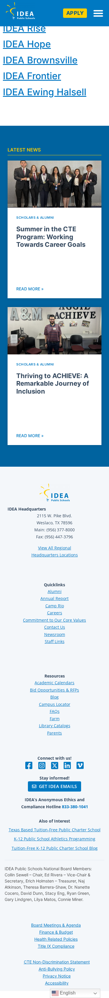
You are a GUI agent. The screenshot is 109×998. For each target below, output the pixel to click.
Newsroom (54, 634)
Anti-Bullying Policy (57, 968)
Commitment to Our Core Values (54, 620)
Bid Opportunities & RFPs (54, 690)
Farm (55, 718)
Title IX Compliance (56, 946)
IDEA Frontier (32, 76)
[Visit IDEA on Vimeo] (80, 765)
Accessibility (57, 982)
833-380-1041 (75, 806)
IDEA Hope (27, 44)
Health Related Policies (56, 939)
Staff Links (55, 641)
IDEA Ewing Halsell (44, 92)
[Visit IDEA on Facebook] (29, 765)
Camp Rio (54, 606)
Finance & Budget (56, 932)
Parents (54, 733)
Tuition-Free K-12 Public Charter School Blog (55, 848)
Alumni (55, 591)
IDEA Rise (24, 28)
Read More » (30, 288)
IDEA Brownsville (40, 60)
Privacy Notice (57, 975)
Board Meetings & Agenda (56, 925)
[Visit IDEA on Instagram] (42, 765)
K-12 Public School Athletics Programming (54, 839)
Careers (54, 613)
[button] (98, 13)
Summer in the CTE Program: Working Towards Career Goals (50, 236)
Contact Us (54, 627)
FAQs (55, 711)
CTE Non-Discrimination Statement (57, 961)
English (67, 992)
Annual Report (54, 598)
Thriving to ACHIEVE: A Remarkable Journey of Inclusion (52, 383)
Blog (54, 697)
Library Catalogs (54, 725)
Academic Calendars (54, 682)
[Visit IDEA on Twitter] (55, 765)
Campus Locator (54, 704)
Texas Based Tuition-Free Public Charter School (55, 829)
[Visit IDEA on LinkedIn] (67, 765)
